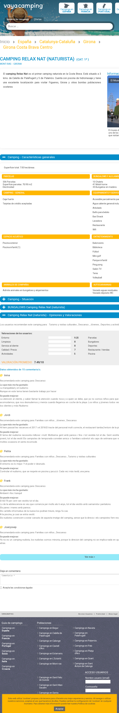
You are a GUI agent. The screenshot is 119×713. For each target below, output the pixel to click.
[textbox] (59, 26)
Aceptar (59, 708)
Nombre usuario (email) (97, 678)
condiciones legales (23, 587)
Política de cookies (86, 703)
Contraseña (91, 686)
